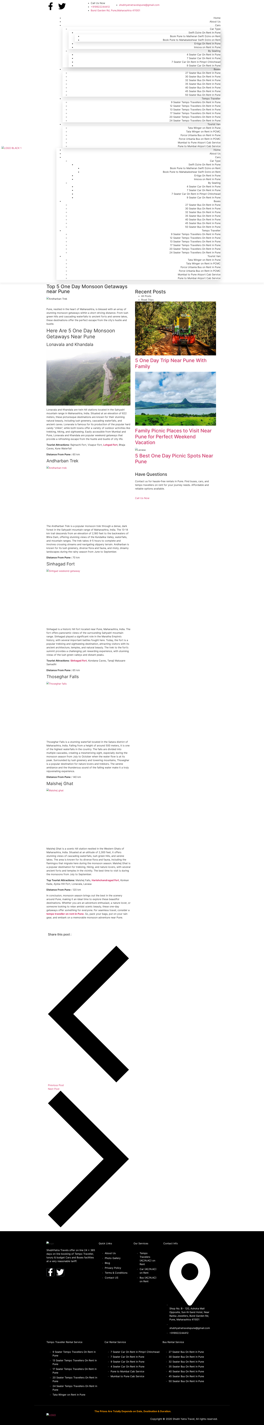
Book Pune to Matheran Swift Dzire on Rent (195, 36)
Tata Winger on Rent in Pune (204, 127)
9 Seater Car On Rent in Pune (203, 65)
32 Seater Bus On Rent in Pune (202, 80)
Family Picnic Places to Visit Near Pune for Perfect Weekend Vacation (173, 436)
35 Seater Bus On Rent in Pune (202, 83)
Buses (217, 69)
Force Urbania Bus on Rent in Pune (200, 135)
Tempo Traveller (211, 98)
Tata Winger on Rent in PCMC (203, 131)
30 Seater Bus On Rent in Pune (202, 76)
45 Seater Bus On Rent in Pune (202, 91)
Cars (217, 25)
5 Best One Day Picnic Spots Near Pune (174, 458)
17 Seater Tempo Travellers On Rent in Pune (195, 113)
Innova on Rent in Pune (207, 47)
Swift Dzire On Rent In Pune (204, 32)
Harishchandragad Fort (105, 880)
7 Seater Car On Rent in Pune (203, 58)
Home (217, 17)
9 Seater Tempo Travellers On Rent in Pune (195, 102)
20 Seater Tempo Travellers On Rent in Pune (194, 116)
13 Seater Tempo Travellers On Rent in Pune (195, 109)
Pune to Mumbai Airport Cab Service (199, 146)
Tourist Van (213, 124)
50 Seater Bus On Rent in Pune (202, 94)
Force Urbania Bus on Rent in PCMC (199, 138)
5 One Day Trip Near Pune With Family (171, 363)
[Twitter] (62, 6)
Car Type (215, 28)
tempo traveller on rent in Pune (65, 913)
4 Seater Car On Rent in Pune (203, 54)
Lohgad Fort (110, 444)
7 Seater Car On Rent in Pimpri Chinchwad (196, 61)
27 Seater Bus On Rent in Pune (202, 72)
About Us (215, 21)
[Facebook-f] (50, 6)
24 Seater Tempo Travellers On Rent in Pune (194, 120)
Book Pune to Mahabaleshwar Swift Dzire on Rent (191, 39)
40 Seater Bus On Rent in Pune (202, 87)
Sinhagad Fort (78, 660)
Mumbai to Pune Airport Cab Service (199, 142)
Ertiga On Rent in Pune (207, 43)
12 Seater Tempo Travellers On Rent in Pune (195, 105)
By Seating (214, 50)
